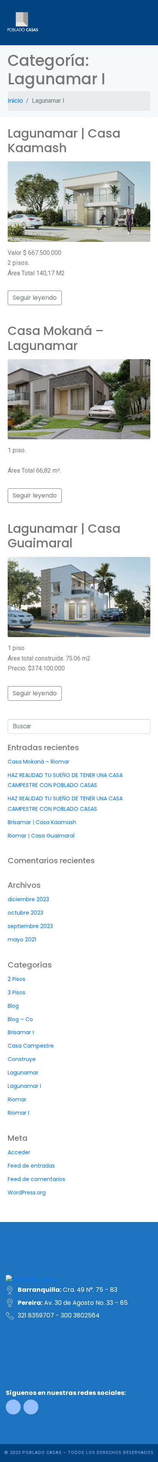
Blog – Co (20, 1019)
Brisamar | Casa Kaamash (42, 822)
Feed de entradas (31, 1166)
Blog (13, 1006)
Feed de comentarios (36, 1179)
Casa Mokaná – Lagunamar (56, 338)
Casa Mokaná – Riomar (38, 761)
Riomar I (18, 1113)
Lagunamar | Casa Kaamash (64, 140)
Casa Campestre (31, 1046)
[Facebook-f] (13, 1407)
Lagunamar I (24, 1086)
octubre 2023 (25, 913)
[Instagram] (30, 1407)
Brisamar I (21, 1032)
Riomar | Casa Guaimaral (41, 835)
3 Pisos (16, 992)
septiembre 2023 (30, 926)
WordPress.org (27, 1192)
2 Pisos (16, 979)
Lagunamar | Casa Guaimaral (64, 536)
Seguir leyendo (35, 297)
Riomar (17, 1099)
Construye (22, 1059)
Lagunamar (23, 1072)
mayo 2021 (22, 939)
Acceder (19, 1152)
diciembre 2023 (28, 899)
